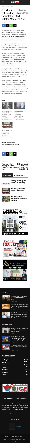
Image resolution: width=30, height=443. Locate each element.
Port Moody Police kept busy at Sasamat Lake (7, 132)
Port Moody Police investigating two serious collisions (19, 198)
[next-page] (5, 205)
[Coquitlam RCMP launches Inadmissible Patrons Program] (19, 105)
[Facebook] (3, 25)
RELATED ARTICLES (7, 175)
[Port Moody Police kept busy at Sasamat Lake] (7, 125)
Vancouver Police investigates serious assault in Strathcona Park (8, 166)
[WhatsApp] (11, 25)
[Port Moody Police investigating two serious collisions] (6, 199)
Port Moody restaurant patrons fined (10, 144)
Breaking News (9, 6)
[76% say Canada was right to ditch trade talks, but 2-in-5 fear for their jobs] (6, 347)
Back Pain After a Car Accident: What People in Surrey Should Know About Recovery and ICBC (19, 306)
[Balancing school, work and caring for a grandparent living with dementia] (6, 298)
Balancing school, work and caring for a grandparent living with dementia (19, 297)
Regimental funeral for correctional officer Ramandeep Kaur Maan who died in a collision (19, 330)
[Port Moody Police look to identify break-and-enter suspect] (7, 105)
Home (3, 6)
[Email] (14, 25)
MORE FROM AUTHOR (19, 175)
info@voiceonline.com (14, 413)
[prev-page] (3, 205)
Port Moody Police (11, 142)
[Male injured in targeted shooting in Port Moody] (6, 183)
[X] (7, 25)
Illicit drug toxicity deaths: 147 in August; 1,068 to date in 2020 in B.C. (21, 166)
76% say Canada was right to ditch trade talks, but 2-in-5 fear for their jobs (19, 346)
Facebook (18, 426)
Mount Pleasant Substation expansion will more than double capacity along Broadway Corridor (19, 338)
